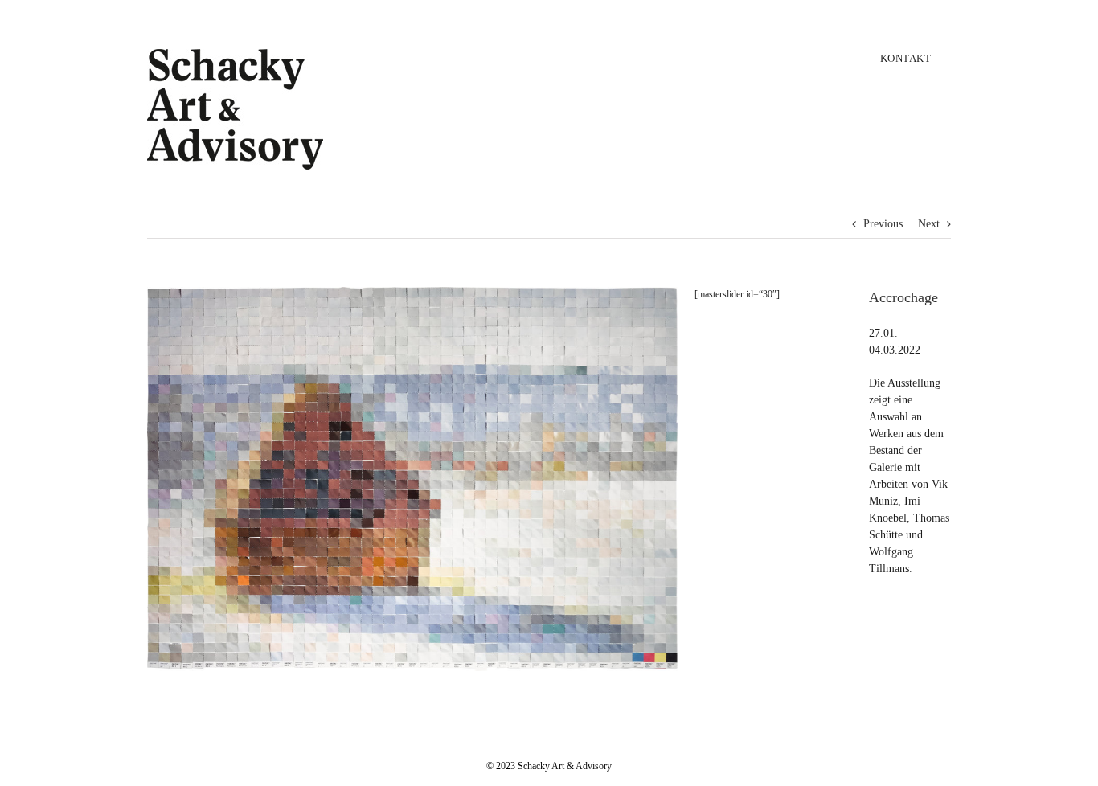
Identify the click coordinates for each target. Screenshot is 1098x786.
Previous (883, 224)
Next (929, 224)
